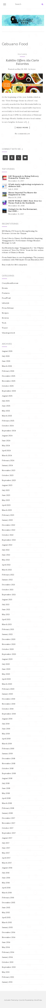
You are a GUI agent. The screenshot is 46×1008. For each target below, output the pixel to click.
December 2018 (8, 758)
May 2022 (6, 560)
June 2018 (6, 788)
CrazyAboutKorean (10, 283)
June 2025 (6, 406)
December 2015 (8, 902)
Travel (4, 328)
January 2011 (7, 982)
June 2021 (6, 609)
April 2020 (6, 679)
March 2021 (7, 624)
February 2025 (8, 421)
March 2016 (7, 892)
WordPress (38, 1000)
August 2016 (7, 868)
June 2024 (6, 440)
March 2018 (7, 803)
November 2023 (8, 470)
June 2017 (6, 848)
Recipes (5, 313)
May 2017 (6, 853)
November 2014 (8, 937)
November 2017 (8, 823)
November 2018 (8, 763)
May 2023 (6, 500)
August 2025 (7, 396)
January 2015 (7, 927)
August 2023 (7, 485)
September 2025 (9, 391)
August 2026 (7, 351)
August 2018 (7, 778)
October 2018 (7, 768)
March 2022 (7, 570)
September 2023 (9, 480)
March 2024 (7, 455)
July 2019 (5, 724)
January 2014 (7, 957)
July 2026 (6, 356)
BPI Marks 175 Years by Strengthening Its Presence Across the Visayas (19, 232)
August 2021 (7, 599)
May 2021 (6, 614)
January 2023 (7, 520)
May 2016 (6, 883)
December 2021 (8, 584)
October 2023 (7, 475)
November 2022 (8, 530)
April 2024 (6, 450)
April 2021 (6, 619)
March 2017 (7, 863)
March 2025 (7, 416)
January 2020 (7, 694)
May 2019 (6, 734)
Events (5, 288)
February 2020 (8, 689)
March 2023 (7, 510)
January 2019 (7, 753)
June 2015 (6, 907)
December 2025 (8, 376)
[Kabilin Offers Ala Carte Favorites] (22, 83)
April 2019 (6, 738)
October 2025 (8, 386)
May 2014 (6, 947)
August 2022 (7, 545)
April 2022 (6, 565)
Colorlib (21, 1000)
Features (22, 54)
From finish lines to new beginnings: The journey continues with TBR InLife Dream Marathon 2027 (23, 258)
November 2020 (8, 644)
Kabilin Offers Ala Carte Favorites (22, 62)
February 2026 (8, 371)
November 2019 (8, 704)
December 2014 (8, 932)
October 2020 (8, 649)
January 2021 (7, 634)
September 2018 (9, 773)
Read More (22, 127)
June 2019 (6, 729)
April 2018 (6, 798)
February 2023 (8, 515)
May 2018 (6, 793)
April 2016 (6, 887)
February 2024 (8, 460)
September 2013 (9, 967)
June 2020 (6, 669)
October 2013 (7, 962)
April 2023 (6, 505)
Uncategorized (8, 333)
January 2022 (7, 580)
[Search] (42, 4)
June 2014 (6, 942)
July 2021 (5, 604)
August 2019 (7, 719)
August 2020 (7, 659)
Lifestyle (5, 303)
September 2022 (9, 540)
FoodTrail (6, 298)
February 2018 (8, 808)
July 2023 (5, 490)
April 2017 (6, 858)
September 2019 (9, 714)
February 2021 (8, 629)
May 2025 (6, 411)
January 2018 (7, 813)
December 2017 (8, 818)
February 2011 (8, 977)
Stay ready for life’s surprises (14, 265)
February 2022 (8, 575)
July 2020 (6, 664)
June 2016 (6, 878)
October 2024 (8, 426)
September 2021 (9, 594)
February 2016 (8, 897)
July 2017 (5, 843)
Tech (4, 323)
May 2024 (6, 445)
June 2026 (6, 361)
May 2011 (5, 972)
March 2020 (7, 684)
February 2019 (8, 748)
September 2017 (9, 833)
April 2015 (6, 917)
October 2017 (7, 828)
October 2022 (7, 535)
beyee (33, 69)
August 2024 (7, 435)
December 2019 (8, 699)
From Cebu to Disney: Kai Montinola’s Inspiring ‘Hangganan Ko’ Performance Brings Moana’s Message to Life (22, 240)
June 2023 (6, 495)
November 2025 (8, 381)
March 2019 (7, 743)
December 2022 (8, 525)
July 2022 (5, 550)
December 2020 (8, 639)
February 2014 (8, 952)
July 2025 (6, 401)
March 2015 (7, 922)
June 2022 (6, 555)
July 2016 (5, 873)
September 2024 (9, 430)
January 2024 (7, 465)
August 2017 (7, 838)
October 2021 (7, 589)
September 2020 (9, 654)
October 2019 (7, 709)
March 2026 (7, 366)
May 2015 (6, 912)
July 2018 (5, 783)
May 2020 (6, 674)
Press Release (8, 308)
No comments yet (22, 133)
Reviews (5, 318)
